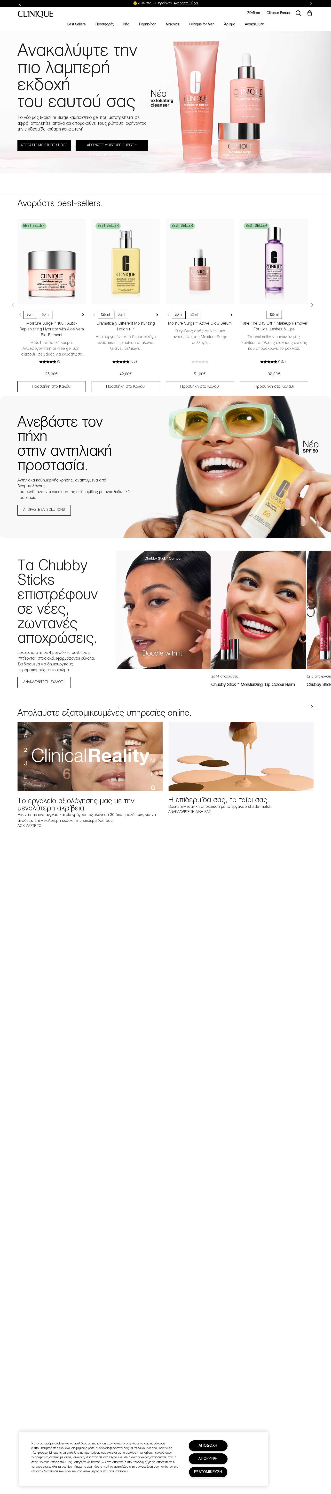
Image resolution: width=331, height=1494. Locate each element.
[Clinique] (35, 14)
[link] (51, 261)
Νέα (126, 24)
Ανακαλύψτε (254, 24)
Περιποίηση (147, 24)
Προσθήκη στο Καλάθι (51, 386)
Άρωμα (229, 24)
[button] (311, 13)
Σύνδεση (253, 13)
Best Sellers (76, 24)
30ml (30, 314)
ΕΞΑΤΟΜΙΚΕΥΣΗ (208, 1472)
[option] (163, 610)
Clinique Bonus (278, 13)
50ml (45, 314)
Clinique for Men (201, 24)
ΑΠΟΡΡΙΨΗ (208, 1458)
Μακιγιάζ (173, 24)
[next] (311, 706)
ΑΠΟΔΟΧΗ (208, 1445)
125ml (105, 314)
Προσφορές (104, 24)
